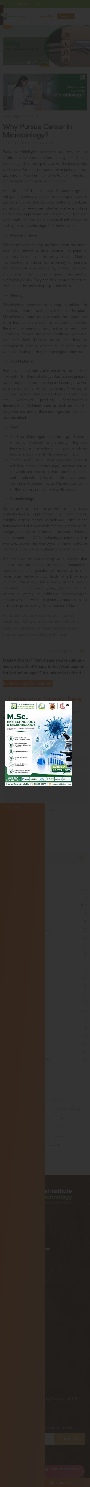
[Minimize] (83, 6)
